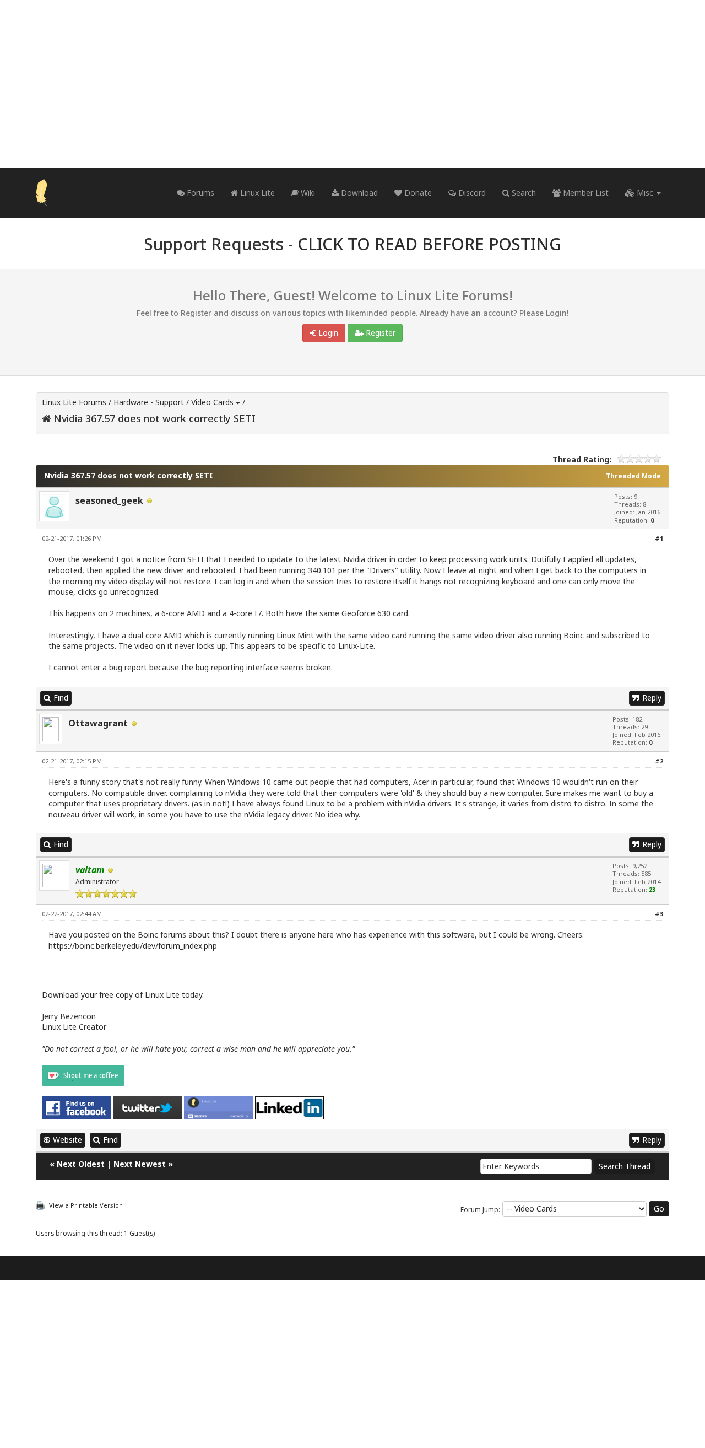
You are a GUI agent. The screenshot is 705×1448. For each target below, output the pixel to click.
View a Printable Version (86, 1205)
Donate (417, 192)
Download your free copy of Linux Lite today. (123, 994)
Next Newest (139, 1164)
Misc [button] (644, 192)
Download (358, 192)
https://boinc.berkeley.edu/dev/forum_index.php (132, 945)
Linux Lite (256, 192)
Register (379, 332)
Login (327, 332)
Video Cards (212, 402)
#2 (659, 761)
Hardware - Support (148, 402)
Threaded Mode (633, 476)
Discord (471, 192)
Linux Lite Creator (74, 1026)
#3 (659, 913)
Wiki (307, 192)
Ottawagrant (98, 723)
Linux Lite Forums (74, 402)
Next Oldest (81, 1164)
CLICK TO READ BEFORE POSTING (429, 244)
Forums (199, 192)
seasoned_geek (109, 500)
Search (522, 192)
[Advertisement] (352, 84)
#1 (659, 538)
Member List (585, 192)
